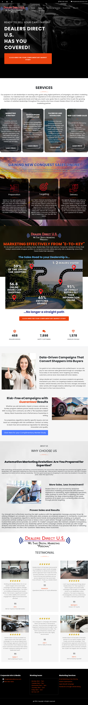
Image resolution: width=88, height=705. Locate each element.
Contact (33, 10)
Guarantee (66, 8)
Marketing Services (53, 8)
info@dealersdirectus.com (79, 1)
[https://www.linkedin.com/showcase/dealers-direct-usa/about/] (7, 1)
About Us (41, 8)
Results (75, 8)
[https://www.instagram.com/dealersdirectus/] (11, 1)
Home (33, 8)
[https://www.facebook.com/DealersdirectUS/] (2, 1)
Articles (41, 10)
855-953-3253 (64, 1)
